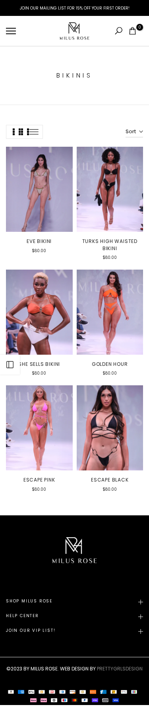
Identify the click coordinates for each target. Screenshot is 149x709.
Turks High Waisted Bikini (109, 245)
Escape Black (110, 479)
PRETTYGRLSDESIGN (120, 668)
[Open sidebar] (10, 365)
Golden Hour (110, 364)
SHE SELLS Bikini (39, 364)
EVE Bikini (39, 241)
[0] (132, 30)
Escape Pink (39, 479)
